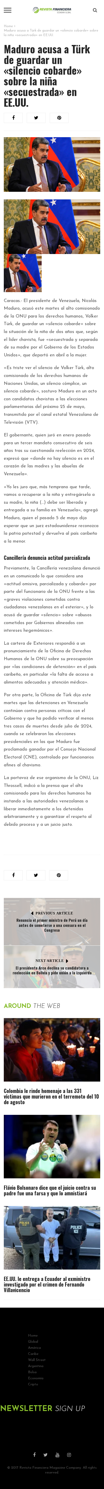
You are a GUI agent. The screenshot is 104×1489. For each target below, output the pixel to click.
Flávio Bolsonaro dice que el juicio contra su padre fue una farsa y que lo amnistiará (50, 1190)
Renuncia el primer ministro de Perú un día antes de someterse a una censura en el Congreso (52, 925)
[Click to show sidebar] (5, 81)
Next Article (50, 961)
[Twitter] (45, 1455)
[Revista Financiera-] (52, 10)
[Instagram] (69, 1455)
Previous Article (54, 913)
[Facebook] (34, 1455)
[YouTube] (57, 1455)
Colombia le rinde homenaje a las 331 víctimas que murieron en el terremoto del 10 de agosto (51, 1096)
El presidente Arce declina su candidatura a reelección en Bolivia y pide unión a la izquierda (52, 970)
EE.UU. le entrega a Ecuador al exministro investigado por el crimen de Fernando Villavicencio (47, 1284)
